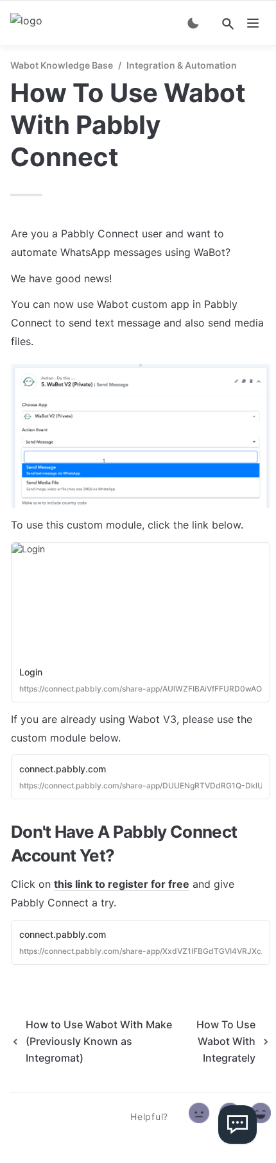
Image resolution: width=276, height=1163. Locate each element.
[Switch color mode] (193, 23)
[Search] (228, 24)
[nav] (253, 23)
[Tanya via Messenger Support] (237, 1124)
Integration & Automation (181, 65)
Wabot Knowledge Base (61, 65)
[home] (26, 23)
